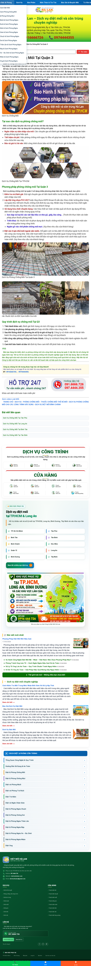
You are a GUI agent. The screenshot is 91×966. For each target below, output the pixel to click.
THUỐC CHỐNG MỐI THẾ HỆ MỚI (54, 402)
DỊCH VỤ (18, 402)
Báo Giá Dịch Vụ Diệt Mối (12, 706)
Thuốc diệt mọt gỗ (53, 894)
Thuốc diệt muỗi (53, 897)
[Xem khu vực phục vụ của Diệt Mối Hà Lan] (45, 598)
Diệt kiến (6, 911)
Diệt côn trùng (7, 897)
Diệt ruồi (6, 915)
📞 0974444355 (61, 37)
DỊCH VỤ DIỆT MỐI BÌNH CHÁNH (48, 404)
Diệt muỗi (6, 904)
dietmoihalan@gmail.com (17, 879)
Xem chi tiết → (8, 702)
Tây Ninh (40, 955)
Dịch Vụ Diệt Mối (9, 730)
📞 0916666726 (30, 37)
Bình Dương (17, 955)
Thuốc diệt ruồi (52, 911)
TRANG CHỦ (8, 402)
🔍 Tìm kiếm (82, 52)
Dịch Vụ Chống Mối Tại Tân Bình (15, 435)
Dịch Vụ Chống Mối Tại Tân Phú (15, 418)
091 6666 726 (14, 873)
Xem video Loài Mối (10, 399)
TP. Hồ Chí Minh (7, 955)
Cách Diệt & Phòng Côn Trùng (23, 753)
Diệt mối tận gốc (8, 890)
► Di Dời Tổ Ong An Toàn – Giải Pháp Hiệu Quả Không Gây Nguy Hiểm (35, 670)
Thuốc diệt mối (52, 890)
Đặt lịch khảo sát (8, 939)
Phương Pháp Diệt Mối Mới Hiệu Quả (16, 639)
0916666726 (11, 372)
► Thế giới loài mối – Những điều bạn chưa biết (45, 675)
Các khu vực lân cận (50, 955)
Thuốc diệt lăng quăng (54, 915)
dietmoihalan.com (16, 876)
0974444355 (24, 372)
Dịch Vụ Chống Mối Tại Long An (15, 424)
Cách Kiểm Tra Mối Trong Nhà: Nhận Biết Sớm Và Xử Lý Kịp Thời (28, 686)
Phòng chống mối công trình (11, 894)
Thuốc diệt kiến (53, 908)
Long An (33, 955)
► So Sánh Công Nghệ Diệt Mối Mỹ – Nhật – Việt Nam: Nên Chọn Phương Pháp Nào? (41, 660)
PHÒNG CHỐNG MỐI (31, 402)
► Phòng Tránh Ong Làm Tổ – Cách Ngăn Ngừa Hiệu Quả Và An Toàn (35, 663)
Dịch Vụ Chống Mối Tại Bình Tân (15, 429)
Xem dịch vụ (19, 939)
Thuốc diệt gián (53, 901)
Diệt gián (6, 908)
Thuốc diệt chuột (53, 904)
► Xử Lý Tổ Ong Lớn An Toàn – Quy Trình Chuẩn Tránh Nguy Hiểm (34, 666)
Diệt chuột (6, 901)
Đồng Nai (25, 955)
